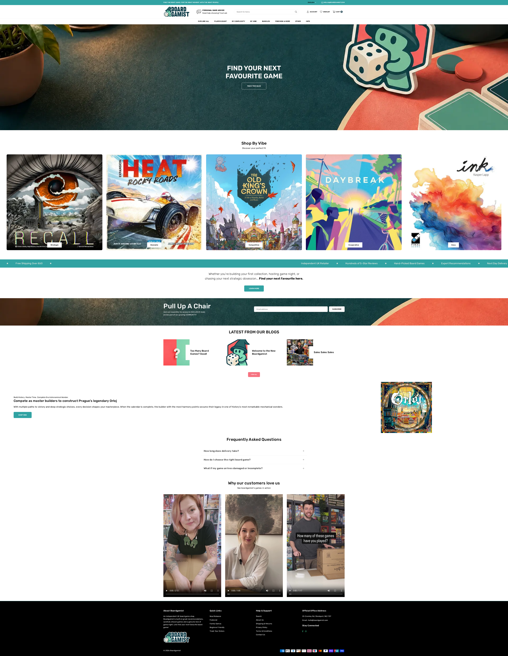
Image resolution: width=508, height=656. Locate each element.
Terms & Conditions (264, 631)
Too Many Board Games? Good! (199, 352)
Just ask (223, 13)
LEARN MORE (254, 288)
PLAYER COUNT (220, 21)
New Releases (215, 616)
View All (254, 374)
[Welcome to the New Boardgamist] (238, 352)
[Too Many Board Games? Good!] (176, 352)
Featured (213, 620)
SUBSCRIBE (336, 309)
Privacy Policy (261, 627)
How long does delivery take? (221, 451)
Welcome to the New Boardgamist (264, 352)
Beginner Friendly (217, 627)
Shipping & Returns (264, 624)
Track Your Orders (217, 631)
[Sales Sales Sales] (300, 352)
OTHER (298, 21)
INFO (308, 21)
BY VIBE (253, 21)
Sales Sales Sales (324, 352)
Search (259, 616)
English (311, 2)
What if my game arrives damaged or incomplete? (233, 468)
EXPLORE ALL (203, 21)
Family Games (215, 624)
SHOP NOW (22, 415)
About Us (260, 620)
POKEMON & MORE (282, 21)
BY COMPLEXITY (238, 21)
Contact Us (260, 635)
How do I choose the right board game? (227, 459)
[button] (337, 11)
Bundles (266, 21)
